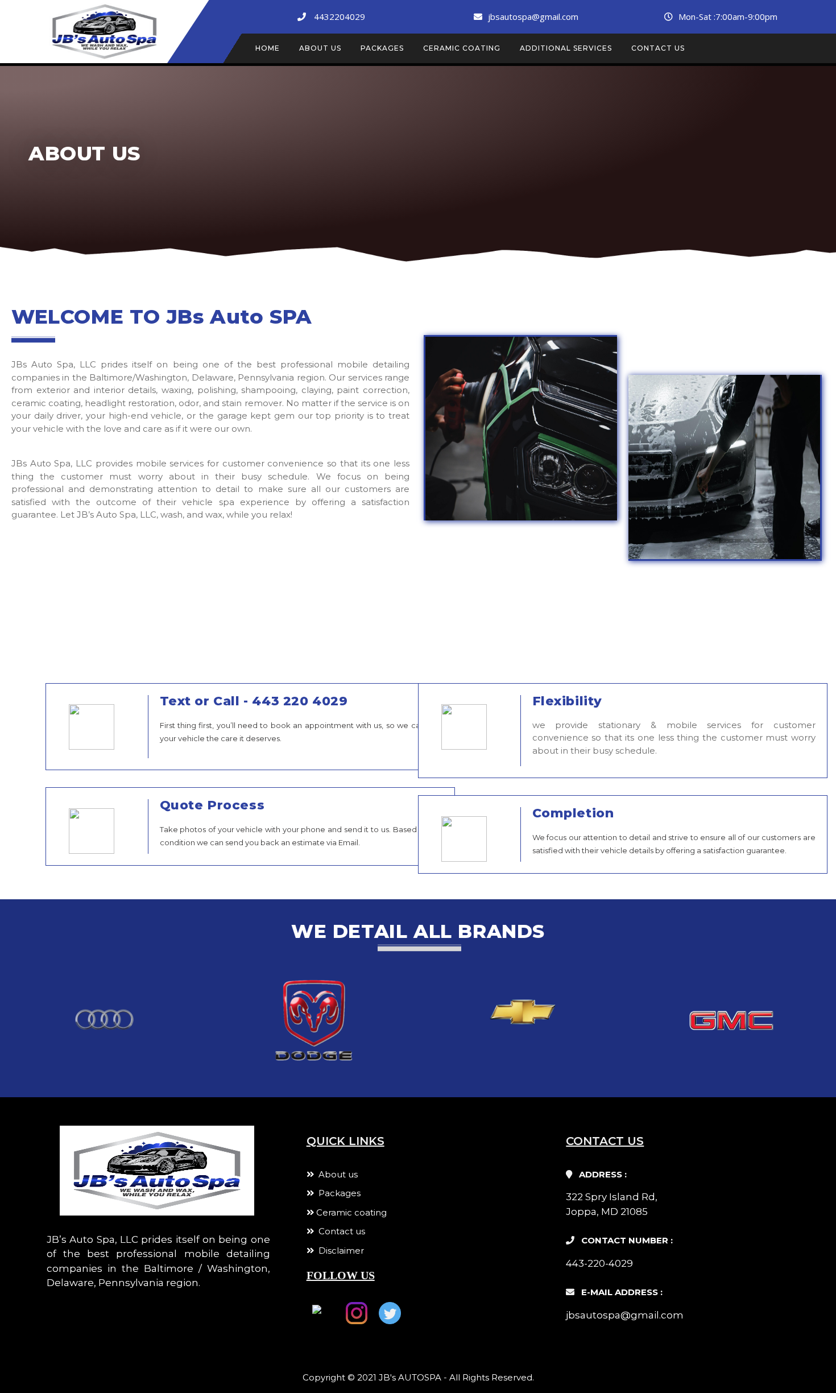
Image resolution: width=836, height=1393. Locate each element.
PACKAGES (382, 48)
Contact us (339, 1231)
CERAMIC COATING (461, 48)
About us (336, 1174)
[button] (11, 1015)
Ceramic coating (350, 1212)
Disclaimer (339, 1250)
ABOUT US (320, 48)
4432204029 (339, 16)
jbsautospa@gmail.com (533, 16)
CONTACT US (658, 48)
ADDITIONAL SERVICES (566, 48)
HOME (267, 48)
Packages (337, 1193)
